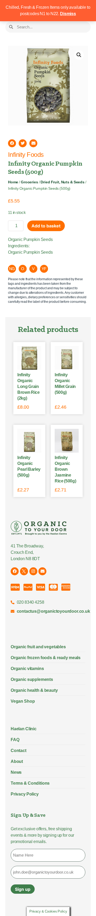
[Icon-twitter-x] (24, 571)
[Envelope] (42, 571)
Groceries (29, 182)
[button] (79, 55)
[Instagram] (33, 571)
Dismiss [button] (68, 13)
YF (44, 268)
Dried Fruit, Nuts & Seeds (62, 182)
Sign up (22, 889)
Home (13, 182)
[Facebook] (15, 571)
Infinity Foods (26, 154)
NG (12, 268)
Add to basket (46, 225)
